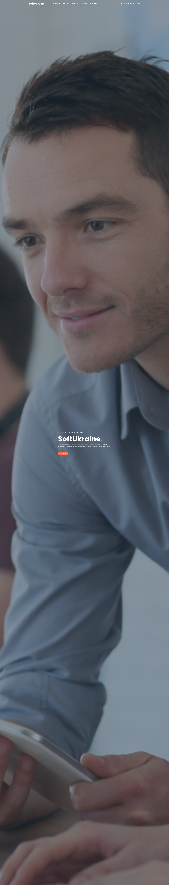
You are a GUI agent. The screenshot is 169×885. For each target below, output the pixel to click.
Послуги (66, 3)
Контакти (93, 3)
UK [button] (138, 3)
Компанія (56, 3)
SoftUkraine (37, 3)
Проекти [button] (75, 3)
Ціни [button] (84, 3)
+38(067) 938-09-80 (127, 3)
